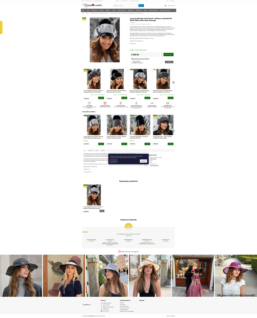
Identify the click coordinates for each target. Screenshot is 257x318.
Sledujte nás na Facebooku (108, 307)
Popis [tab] (85, 150)
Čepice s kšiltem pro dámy (156, 157)
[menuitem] (83, 10)
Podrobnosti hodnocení (146, 24)
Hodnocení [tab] (91, 150)
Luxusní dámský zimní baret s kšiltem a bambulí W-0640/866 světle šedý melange (93, 207)
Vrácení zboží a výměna (124, 308)
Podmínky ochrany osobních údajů (127, 311)
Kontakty (117, 1)
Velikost (103, 150)
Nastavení (113, 161)
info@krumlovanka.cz (138, 63)
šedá (151, 160)
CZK (167, 1)
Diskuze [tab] (97, 150)
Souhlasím (143, 161)
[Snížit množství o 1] (162, 55)
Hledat (141, 5)
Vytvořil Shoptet (171, 316)
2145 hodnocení (128, 235)
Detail (102, 210)
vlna (151, 162)
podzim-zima (153, 164)
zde (135, 157)
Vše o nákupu (124, 1)
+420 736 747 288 (106, 305)
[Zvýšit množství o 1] (162, 54)
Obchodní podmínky (124, 309)
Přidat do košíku (168, 54)
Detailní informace (87, 171)
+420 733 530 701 (136, 61)
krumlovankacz (106, 309)
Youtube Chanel (106, 311)
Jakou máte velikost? (134, 1)
